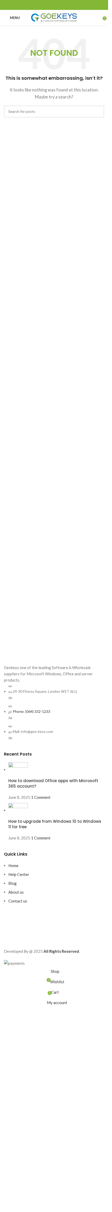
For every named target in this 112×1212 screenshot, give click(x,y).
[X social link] (48, 5)
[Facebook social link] (42, 5)
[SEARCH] (98, 112)
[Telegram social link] (67, 5)
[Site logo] (54, 17)
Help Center (18, 874)
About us (16, 892)
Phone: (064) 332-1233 (31, 711)
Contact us (17, 901)
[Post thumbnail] (18, 769)
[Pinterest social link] (54, 5)
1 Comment (41, 797)
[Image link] (54, 653)
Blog (12, 883)
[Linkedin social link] (60, 5)
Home (13, 865)
